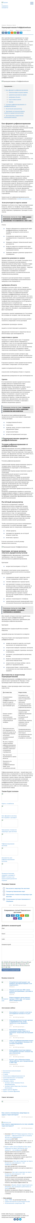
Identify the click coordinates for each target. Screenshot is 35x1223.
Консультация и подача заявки (18, 92)
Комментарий (6, 944)
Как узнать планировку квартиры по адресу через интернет (15, 1113)
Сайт (3, 939)
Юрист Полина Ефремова (11, 1091)
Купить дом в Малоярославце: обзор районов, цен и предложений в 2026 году (21, 1061)
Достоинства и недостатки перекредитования (13, 116)
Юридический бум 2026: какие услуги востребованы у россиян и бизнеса (21, 991)
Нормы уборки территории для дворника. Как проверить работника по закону (18, 1186)
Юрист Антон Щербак (10, 1089)
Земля (11, 1015)
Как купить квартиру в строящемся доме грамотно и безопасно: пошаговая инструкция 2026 (21, 1032)
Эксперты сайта (8, 1081)
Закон (11, 1024)
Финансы (11, 986)
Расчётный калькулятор (14, 109)
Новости (11, 994)
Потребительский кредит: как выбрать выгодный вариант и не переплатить (20, 983)
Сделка (11, 102)
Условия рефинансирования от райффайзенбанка (15, 105)
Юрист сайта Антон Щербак (14, 1146)
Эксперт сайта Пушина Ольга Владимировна (14, 1083)
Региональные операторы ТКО (15, 1203)
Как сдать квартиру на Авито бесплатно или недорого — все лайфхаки (18, 1148)
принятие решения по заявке (18, 95)
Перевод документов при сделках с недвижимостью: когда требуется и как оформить (21, 1021)
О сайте (5, 1074)
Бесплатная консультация (12, 1071)
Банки (11, 30)
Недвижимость (13, 1002)
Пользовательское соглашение (13, 1077)
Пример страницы (9, 1079)
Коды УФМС (8, 1200)
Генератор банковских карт (15, 891)
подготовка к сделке (15, 99)
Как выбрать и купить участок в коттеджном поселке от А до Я (20, 1012)
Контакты (6, 1072)
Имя (3, 928)
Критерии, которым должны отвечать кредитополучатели (14, 112)
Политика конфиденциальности (14, 1076)
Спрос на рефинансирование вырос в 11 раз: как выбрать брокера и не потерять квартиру (21, 1042)
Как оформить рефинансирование (17, 90)
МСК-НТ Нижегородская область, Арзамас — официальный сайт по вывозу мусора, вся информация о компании (19, 1136)
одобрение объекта (14, 97)
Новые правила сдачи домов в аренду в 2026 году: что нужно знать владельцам (19, 999)
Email (3, 933)
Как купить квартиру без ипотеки (18, 888)
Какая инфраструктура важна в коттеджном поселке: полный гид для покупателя (21, 1051)
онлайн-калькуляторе (24, 199)
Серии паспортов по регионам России (17, 1201)
